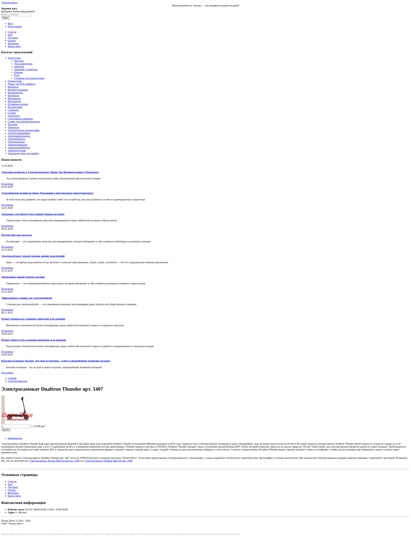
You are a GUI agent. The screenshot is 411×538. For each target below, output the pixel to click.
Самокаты (13, 110)
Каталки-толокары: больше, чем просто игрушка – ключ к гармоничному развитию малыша (55, 360)
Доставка (13, 37)
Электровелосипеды (19, 136)
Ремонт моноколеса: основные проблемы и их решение (33, 319)
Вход (10, 23)
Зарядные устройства (25, 69)
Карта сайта (14, 46)
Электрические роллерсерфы (23, 130)
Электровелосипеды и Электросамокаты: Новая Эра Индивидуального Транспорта (50, 172)
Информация (15, 438)
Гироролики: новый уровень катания (23, 277)
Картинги (13, 86)
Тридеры (12, 124)
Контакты (13, 43)
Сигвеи (12, 113)
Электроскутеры (17, 150)
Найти (5, 18)
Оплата (12, 40)
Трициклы (13, 127)
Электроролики (16, 141)
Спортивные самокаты (20, 118)
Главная (12, 32)
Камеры (18, 72)
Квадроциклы (15, 92)
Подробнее (7, 184)
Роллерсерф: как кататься (16, 235)
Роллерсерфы (15, 107)
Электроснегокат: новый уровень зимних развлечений (33, 256)
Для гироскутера (23, 63)
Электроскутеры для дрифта (23, 153)
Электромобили (16, 139)
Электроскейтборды (19, 147)
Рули (16, 75)
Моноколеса (14, 98)
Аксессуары (14, 58)
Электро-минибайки (19, 133)
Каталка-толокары (18, 89)
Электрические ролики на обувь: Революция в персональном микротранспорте (47, 193)
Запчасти (19, 66)
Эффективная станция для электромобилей (26, 298)
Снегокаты (14, 115)
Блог (10, 34)
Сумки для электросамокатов (24, 121)
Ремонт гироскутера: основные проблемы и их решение (33, 340)
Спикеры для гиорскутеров (29, 78)
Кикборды (13, 95)
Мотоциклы (14, 101)
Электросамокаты (17, 144)
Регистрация (15, 26)
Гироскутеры (15, 81)
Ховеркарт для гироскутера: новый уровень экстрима (32, 214)
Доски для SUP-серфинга (21, 84)
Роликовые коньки (18, 104)
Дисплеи (19, 60)
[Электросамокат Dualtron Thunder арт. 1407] (17, 423)
